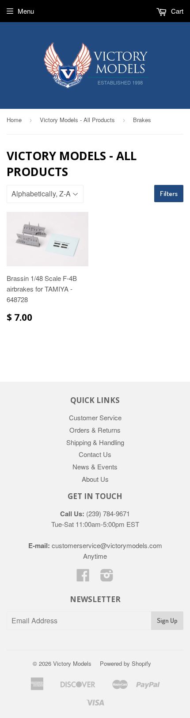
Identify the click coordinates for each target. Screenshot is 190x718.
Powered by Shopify (125, 663)
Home (14, 119)
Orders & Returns (95, 429)
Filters (169, 193)
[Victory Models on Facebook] (83, 577)
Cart (176, 10)
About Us (95, 479)
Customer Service (95, 417)
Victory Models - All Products (77, 119)
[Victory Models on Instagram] (107, 577)
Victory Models (72, 663)
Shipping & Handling (95, 442)
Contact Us (95, 454)
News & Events (95, 466)
